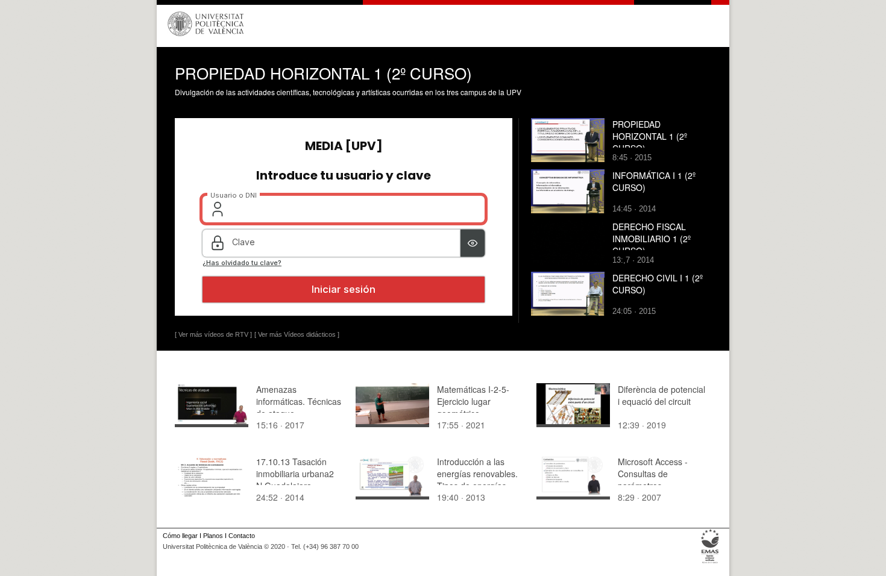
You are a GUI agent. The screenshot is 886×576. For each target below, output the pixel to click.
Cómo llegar (180, 535)
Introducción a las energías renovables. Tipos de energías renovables (477, 479)
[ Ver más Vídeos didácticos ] (296, 334)
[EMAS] (710, 563)
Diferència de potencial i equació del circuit (661, 395)
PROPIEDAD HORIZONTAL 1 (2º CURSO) (649, 136)
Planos (213, 535)
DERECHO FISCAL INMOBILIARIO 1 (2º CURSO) (651, 239)
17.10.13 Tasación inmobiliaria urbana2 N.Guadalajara (295, 473)
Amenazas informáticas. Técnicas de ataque (298, 401)
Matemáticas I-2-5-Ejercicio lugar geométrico (473, 401)
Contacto (241, 535)
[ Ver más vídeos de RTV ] (213, 334)
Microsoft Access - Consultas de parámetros (653, 473)
